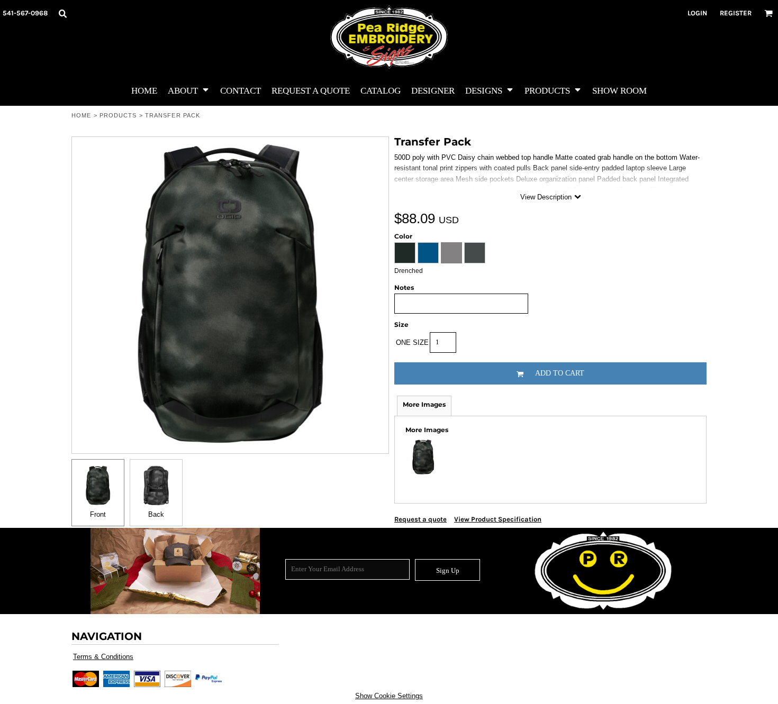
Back (156, 514)
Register (736, 13)
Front (98, 514)
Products (118, 115)
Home (81, 115)
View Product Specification (497, 519)
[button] (62, 13)
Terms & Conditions (103, 657)
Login (697, 13)
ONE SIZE (412, 342)
